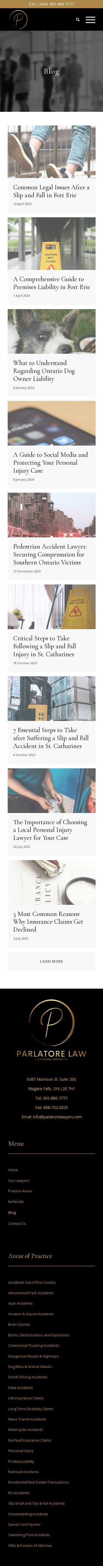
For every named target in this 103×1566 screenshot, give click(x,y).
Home (13, 1169)
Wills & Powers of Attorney (30, 1545)
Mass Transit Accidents (27, 1419)
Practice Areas (20, 1190)
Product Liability (21, 1461)
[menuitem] (87, 19)
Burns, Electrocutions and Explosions (38, 1335)
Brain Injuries (19, 1324)
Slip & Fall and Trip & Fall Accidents (36, 1503)
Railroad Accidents (23, 1471)
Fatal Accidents (20, 1387)
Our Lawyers (18, 1180)
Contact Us (17, 1223)
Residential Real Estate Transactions (38, 1482)
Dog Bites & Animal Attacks (30, 1366)
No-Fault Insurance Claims (29, 1440)
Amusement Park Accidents (31, 1292)
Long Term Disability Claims (30, 1408)
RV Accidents (18, 1492)
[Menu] (87, 19)
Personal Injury (21, 1450)
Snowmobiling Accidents (28, 1513)
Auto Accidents (20, 1303)
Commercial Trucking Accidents (33, 1345)
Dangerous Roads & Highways (33, 1356)
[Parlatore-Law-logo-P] (43, 19)
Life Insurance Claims (26, 1398)
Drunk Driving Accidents (28, 1376)
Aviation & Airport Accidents (31, 1313)
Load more (51, 961)
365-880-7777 (61, 4)
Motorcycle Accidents (25, 1429)
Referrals (16, 1201)
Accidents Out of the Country (32, 1282)
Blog (12, 1212)
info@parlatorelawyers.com (57, 1116)
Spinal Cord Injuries (24, 1524)
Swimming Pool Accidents (29, 1534)
